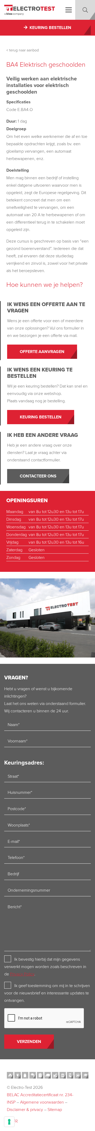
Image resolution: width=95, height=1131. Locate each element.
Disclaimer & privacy (25, 1109)
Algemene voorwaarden (42, 1102)
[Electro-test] (29, 10)
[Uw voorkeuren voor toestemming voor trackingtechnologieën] (9, 1122)
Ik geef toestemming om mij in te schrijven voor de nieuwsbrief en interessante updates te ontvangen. (47, 993)
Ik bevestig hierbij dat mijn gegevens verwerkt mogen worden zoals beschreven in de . (45, 966)
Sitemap (55, 1109)
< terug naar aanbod (22, 49)
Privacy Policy (22, 974)
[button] (68, 10)
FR (15, 1121)
